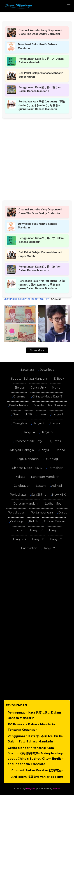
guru (16, 414)
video (61, 450)
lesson (41, 485)
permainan (55, 468)
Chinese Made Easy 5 (29, 441)
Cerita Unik (38, 387)
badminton (29, 548)
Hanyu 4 (29, 432)
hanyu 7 (49, 548)
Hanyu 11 (55, 530)
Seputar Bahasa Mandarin (29, 378)
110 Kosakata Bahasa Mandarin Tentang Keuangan (31, 727)
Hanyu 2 (39, 423)
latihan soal (53, 503)
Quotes (55, 441)
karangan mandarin (45, 476)
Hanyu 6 (45, 450)
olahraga (17, 521)
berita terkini (18, 405)
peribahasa (18, 494)
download (47, 369)
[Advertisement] (37, 155)
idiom (42, 414)
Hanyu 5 (47, 432)
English (19, 530)
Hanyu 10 (36, 530)
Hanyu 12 (19, 539)
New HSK (59, 494)
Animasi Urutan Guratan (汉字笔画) (37, 770)
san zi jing (39, 494)
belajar (20, 387)
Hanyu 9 (56, 539)
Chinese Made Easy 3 (47, 396)
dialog (63, 512)
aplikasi (56, 485)
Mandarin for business (50, 405)
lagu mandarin (28, 459)
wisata (21, 476)
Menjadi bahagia (22, 450)
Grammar (20, 396)
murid (56, 387)
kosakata (27, 369)
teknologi (51, 459)
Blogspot (31, 788)
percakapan (16, 512)
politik (33, 521)
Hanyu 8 (38, 539)
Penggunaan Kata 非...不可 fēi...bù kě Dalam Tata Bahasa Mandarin (35, 738)
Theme (56, 788)
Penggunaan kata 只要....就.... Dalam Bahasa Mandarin (34, 715)
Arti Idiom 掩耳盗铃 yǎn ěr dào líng (37, 777)
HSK (29, 414)
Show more (37, 350)
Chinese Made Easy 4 (27, 468)
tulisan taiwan (54, 521)
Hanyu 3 (56, 423)
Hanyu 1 (57, 414)
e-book (59, 378)
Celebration (22, 485)
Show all (56, 298)
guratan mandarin (26, 503)
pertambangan (42, 512)
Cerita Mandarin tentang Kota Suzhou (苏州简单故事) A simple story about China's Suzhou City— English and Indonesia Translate (35, 756)
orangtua (20, 423)
